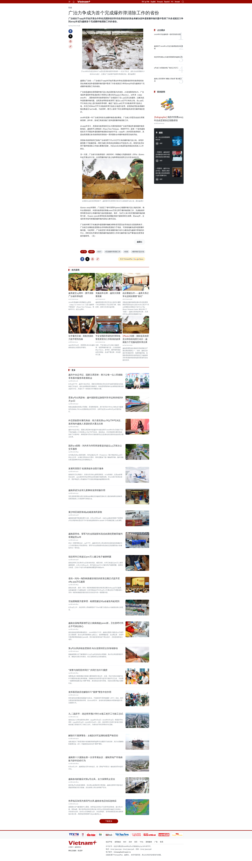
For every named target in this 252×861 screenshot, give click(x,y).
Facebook (70, 31)
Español (167, 1)
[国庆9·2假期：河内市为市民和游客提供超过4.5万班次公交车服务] (137, 452)
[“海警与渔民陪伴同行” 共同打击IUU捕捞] (137, 676)
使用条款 (118, 842)
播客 (161, 133)
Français (160, 1)
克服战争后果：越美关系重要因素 (107, 294)
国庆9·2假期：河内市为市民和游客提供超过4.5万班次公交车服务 (95, 447)
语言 (135, 842)
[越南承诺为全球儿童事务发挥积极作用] (137, 496)
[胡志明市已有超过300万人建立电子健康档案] (137, 563)
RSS (124, 842)
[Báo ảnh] (163, 835)
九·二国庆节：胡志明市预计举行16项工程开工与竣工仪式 (95, 714)
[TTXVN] (74, 835)
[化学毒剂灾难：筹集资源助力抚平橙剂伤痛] (81, 325)
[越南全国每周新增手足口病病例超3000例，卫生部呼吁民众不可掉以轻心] (137, 629)
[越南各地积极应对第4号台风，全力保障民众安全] (137, 785)
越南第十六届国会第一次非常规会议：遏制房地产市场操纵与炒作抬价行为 (95, 759)
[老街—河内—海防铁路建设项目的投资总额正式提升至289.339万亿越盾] (137, 585)
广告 (156, 842)
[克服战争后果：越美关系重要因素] (108, 282)
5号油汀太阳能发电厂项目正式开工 (166, 68)
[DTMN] (149, 835)
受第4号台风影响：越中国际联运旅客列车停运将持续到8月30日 (95, 399)
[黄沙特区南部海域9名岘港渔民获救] (137, 518)
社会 (70, 8)
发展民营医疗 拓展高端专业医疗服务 (86, 468)
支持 (130, 842)
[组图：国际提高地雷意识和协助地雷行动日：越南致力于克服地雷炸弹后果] (136, 325)
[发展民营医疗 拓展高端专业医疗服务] (137, 475)
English (153, 1)
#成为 (91, 252)
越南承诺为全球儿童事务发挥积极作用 (86, 490)
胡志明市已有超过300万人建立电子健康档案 (89, 556)
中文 (172, 1)
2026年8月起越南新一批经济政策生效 (167, 34)
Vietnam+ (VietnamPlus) (84, 1)
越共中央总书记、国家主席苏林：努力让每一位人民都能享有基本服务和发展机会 (95, 376)
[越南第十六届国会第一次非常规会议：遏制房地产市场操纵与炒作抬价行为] (137, 763)
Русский (177, 1)
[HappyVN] (177, 835)
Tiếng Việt (145, 1)
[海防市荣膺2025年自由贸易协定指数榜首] (169, 105)
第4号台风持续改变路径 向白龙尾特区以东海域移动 (93, 648)
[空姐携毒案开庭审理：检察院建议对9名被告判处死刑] (137, 607)
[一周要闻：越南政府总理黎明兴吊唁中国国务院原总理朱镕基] (177, 156)
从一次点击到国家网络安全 (163, 138)
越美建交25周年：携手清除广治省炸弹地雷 (80, 294)
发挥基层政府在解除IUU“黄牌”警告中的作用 (89, 692)
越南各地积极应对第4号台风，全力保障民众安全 (91, 779)
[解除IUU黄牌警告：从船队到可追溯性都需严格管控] (137, 742)
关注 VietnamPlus (126, 259)
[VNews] (82, 835)
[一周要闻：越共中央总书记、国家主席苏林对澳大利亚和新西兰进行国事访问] (177, 172)
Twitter (70, 36)
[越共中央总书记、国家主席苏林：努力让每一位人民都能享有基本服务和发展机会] (137, 381)
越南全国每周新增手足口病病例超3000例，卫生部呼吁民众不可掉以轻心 (96, 625)
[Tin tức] (91, 835)
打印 (70, 41)
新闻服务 (149, 842)
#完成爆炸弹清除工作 (112, 252)
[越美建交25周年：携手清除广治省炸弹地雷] (81, 282)
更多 (74, 370)
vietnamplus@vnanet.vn (122, 852)
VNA (141, 842)
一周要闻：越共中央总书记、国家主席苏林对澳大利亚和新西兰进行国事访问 (163, 171)
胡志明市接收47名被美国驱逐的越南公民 (168, 57)
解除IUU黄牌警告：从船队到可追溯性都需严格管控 (93, 735)
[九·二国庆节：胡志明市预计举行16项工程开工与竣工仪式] (137, 720)
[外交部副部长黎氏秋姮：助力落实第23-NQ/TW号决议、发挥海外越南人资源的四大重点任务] (137, 427)
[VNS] (122, 835)
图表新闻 (161, 92)
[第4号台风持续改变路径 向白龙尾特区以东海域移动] (137, 654)
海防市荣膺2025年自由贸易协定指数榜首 (168, 119)
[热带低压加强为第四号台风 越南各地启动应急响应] (137, 807)
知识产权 (109, 842)
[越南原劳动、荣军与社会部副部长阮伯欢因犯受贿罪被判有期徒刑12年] (137, 540)
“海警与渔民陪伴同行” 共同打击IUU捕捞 (87, 670)
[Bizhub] (109, 835)
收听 (161, 143)
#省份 (126, 252)
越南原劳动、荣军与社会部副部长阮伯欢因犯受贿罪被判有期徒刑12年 (95, 535)
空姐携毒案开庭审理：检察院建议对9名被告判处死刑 (93, 601)
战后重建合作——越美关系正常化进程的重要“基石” (136, 294)
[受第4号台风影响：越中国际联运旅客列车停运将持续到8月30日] (137, 404)
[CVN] (136, 835)
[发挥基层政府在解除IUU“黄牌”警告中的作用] (137, 698)
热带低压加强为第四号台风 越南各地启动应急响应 (92, 801)
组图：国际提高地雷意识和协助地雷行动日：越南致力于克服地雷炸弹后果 (136, 339)
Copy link (70, 47)
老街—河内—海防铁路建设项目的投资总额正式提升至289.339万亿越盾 (94, 580)
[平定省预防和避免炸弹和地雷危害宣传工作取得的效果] (108, 325)
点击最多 (161, 30)
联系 (161, 842)
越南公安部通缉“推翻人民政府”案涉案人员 (168, 80)
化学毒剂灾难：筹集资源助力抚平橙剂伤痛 (80, 337)
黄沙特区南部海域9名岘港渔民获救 (85, 512)
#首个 (99, 252)
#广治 (84, 252)
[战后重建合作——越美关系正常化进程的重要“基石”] (136, 282)
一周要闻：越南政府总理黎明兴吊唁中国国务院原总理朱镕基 (163, 154)
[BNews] (100, 835)
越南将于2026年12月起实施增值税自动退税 (168, 47)
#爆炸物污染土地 (138, 252)
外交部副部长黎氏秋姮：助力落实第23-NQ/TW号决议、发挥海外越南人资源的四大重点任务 (95, 422)
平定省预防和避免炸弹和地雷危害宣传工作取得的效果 (107, 337)
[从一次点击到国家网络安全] (177, 141)
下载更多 (108, 821)
